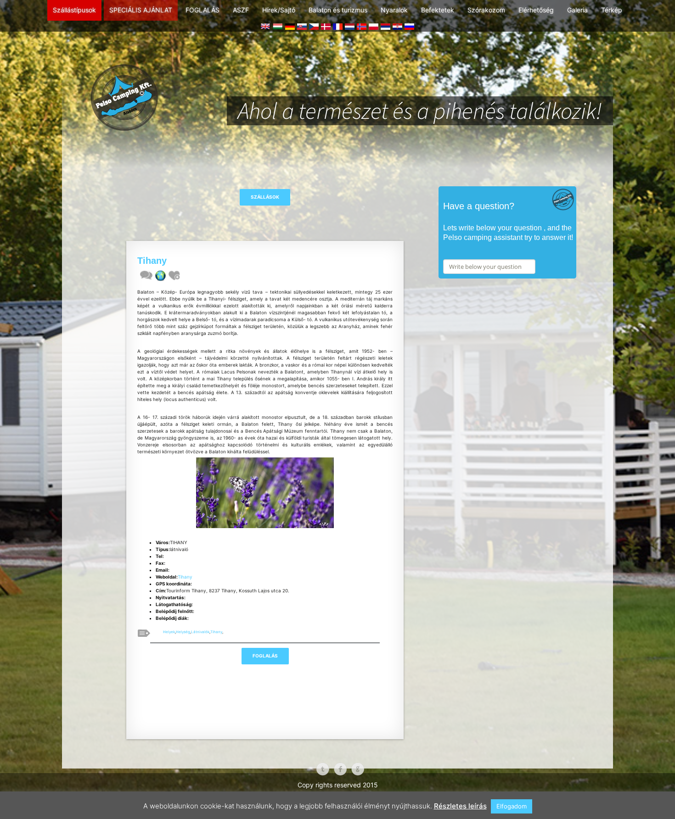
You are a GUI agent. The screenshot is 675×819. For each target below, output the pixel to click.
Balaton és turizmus (338, 10)
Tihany (185, 576)
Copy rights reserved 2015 (338, 785)
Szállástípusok (74, 10)
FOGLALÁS (202, 10)
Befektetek (437, 10)
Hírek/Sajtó (278, 10)
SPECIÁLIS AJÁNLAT (140, 10)
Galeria (577, 10)
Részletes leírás (460, 806)
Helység (183, 632)
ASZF (241, 10)
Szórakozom (486, 10)
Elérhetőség (536, 10)
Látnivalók (200, 632)
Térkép (611, 10)
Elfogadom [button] (511, 806)
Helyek (169, 632)
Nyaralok (394, 10)
